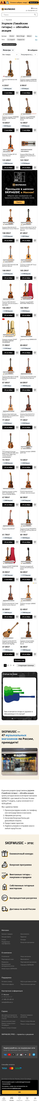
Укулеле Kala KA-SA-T (8, 529)
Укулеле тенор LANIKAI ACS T (28, 340)
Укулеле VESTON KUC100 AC (9, 80)
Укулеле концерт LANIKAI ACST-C (28, 604)
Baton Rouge (20, 36)
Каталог (12, 1100)
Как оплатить (24, 934)
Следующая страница (26, 665)
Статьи (4, 939)
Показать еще (19, 660)
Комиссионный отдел (8, 1021)
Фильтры (7, 50)
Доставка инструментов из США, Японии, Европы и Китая (10, 1016)
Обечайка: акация (8, 44)
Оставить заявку (7, 981)
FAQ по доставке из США (28, 981)
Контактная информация (12, 991)
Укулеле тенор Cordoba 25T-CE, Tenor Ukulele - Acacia (27, 642)
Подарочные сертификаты (6, 942)
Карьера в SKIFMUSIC (27, 965)
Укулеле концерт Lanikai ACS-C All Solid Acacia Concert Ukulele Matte (9, 493)
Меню (35, 1100)
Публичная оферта (8, 984)
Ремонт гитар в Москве (27, 1021)
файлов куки (16, 1088)
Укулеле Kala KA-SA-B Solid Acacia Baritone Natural (28, 377)
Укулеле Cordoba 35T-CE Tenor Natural (9, 155)
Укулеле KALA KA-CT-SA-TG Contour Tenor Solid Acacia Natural (28, 229)
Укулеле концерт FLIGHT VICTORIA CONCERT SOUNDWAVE (9, 341)
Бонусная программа (27, 942)
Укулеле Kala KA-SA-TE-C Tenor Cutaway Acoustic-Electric (27, 415)
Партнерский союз (8, 959)
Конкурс (23, 939)
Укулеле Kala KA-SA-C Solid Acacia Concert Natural (10, 604)
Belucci (29, 36)
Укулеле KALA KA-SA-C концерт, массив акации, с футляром (10, 303)
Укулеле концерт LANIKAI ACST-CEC (28, 452)
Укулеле (9, 20)
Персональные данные (27, 984)
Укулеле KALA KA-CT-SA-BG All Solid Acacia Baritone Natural (10, 378)
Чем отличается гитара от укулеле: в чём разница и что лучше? (18, 712)
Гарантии (23, 937)
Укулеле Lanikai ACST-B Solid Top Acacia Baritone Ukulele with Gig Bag (9, 642)
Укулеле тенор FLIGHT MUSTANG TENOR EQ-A (27, 302)
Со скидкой (11, 39)
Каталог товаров (7, 934)
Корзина (27, 1100)
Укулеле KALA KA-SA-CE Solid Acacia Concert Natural (10, 228)
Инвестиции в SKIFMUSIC (9, 968)
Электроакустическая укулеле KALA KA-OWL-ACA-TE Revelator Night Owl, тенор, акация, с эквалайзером (10, 454)
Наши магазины (25, 956)
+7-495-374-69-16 (8, 999)
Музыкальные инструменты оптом (8, 965)
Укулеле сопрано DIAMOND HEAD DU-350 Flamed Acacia (28, 80)
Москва (34, 8)
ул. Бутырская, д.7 (31, 10)
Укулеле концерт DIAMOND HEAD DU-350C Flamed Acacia (10, 118)
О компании (5, 956)
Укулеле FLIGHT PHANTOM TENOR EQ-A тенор (10, 567)
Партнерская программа (28, 962)
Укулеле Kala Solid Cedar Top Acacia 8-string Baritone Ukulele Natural (10, 415)
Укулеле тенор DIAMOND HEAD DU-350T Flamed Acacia (27, 118)
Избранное (19, 1100)
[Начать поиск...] (35, 14)
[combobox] (19, 14)
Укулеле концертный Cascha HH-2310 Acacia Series (27, 568)
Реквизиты (5, 962)
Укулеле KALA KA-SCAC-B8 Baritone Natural (10, 265)
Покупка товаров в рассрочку (26, 1016)
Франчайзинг (24, 959)
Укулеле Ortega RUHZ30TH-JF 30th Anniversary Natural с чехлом (28, 530)
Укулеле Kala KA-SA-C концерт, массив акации (27, 492)
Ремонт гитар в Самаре (9, 1028)
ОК (19, 1092)
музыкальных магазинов (14, 737)
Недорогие (20, 39)
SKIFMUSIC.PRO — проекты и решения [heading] (18, 1034)
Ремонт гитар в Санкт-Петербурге (9, 1024)
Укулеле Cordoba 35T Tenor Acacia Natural (28, 265)
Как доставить (6, 937)
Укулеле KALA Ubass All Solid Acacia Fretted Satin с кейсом (28, 156)
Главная (4, 1100)
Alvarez (12, 36)
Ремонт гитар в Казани (27, 1024)
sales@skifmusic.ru (7, 1002)
